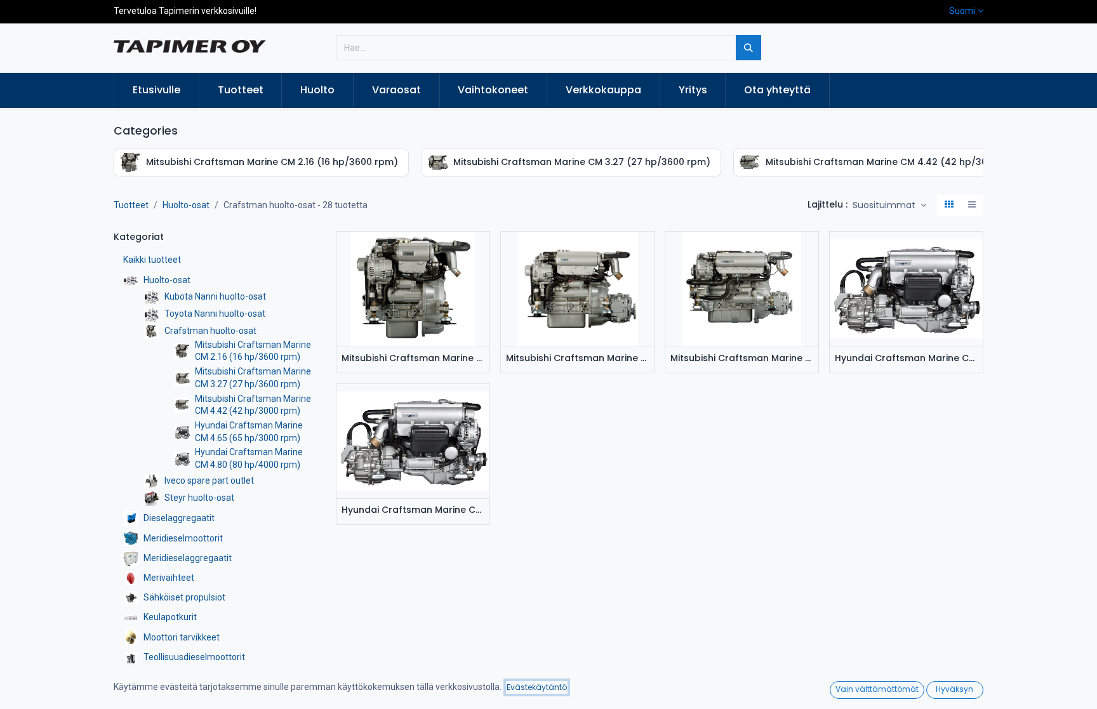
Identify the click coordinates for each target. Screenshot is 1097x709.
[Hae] (748, 47)
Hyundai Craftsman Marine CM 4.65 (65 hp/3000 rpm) (906, 358)
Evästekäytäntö (537, 687)
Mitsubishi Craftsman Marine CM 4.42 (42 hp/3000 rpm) (741, 358)
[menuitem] (156, 90)
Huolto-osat (186, 205)
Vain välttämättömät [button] (877, 689)
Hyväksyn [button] (954, 689)
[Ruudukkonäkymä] (949, 205)
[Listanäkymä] (972, 205)
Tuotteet (131, 205)
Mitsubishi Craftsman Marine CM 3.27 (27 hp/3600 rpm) (577, 358)
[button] (889, 205)
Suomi (962, 11)
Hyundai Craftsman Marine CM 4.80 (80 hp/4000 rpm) (413, 510)
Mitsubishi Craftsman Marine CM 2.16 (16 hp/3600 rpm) (413, 358)
